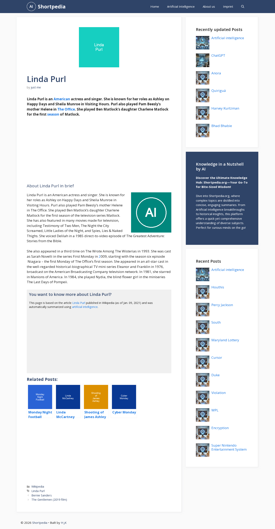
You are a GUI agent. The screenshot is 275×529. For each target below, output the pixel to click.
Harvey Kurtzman (225, 108)
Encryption (220, 427)
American (62, 99)
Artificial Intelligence (181, 6)
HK (64, 523)
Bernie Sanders (41, 495)
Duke (215, 375)
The (60, 109)
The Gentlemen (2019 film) (49, 499)
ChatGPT (218, 55)
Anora (216, 73)
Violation (218, 392)
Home (154, 6)
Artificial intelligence (227, 38)
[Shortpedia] (31, 6)
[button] (242, 6)
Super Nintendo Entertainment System (229, 447)
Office (70, 109)
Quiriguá (218, 90)
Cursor (216, 357)
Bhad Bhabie (221, 125)
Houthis (217, 287)
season (53, 114)
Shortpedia (52, 6)
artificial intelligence (85, 307)
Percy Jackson (222, 304)
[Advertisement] (99, 150)
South (216, 322)
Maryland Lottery (225, 340)
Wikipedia (37, 486)
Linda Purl (78, 303)
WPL (214, 410)
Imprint (228, 6)
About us (209, 6)
